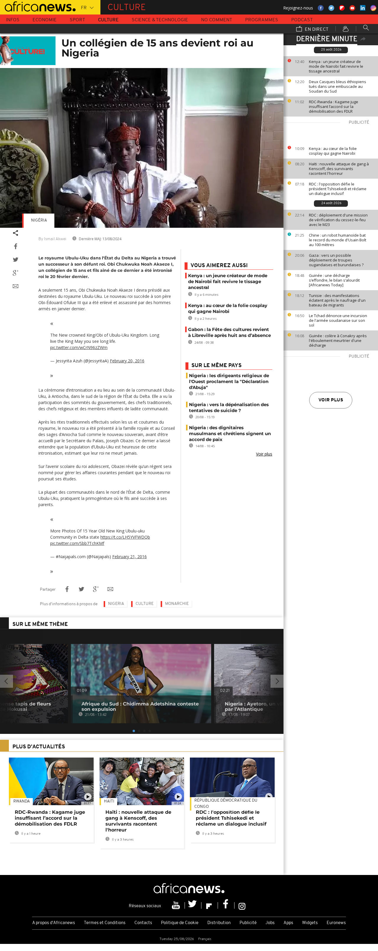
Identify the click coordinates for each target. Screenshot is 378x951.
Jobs (270, 923)
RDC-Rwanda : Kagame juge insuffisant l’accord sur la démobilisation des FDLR (333, 106)
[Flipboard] (209, 905)
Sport (77, 20)
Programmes (261, 20)
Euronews (336, 923)
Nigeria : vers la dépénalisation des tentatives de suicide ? (229, 407)
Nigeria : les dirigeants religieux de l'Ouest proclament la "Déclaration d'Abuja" (229, 381)
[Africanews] (38, 6)
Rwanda (21, 801)
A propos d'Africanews (53, 923)
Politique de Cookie (179, 923)
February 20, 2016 (127, 361)
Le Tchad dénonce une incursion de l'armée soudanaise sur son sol (338, 320)
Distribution (219, 923)
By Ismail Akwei (52, 239)
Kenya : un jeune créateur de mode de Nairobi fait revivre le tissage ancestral (336, 66)
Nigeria (116, 604)
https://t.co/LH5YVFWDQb (125, 537)
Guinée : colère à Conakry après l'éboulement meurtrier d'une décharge (338, 340)
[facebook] (226, 905)
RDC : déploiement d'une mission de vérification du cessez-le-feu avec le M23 (338, 220)
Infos (12, 20)
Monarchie (177, 604)
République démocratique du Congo (226, 803)
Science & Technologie (160, 20)
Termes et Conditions (105, 923)
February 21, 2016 (129, 556)
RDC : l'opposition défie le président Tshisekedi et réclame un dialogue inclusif (337, 189)
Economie (44, 20)
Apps (288, 923)
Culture (108, 20)
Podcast (302, 20)
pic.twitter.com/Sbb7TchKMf (77, 543)
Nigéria (39, 220)
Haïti (109, 801)
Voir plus (330, 400)
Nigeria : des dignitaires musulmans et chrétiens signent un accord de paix (230, 433)
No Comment (216, 20)
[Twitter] (193, 905)
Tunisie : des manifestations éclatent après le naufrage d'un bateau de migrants (337, 300)
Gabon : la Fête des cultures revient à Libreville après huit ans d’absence (229, 332)
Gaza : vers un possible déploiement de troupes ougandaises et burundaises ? (336, 260)
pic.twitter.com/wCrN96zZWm (78, 347)
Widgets (310, 923)
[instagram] (242, 905)
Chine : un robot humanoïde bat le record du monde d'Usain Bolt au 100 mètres (337, 240)
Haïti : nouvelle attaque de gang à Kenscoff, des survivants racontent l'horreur (339, 169)
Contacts (143, 923)
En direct (316, 29)
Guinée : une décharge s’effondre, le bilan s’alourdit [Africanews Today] (334, 280)
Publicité (248, 923)
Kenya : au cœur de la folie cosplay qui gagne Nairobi (333, 151)
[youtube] (176, 905)
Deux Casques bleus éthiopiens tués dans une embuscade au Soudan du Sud (337, 86)
